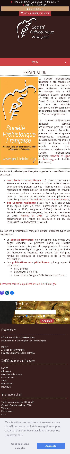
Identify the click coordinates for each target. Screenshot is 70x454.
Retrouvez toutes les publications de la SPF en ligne (28, 283)
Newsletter (7, 383)
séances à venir (59, 199)
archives (38, 199)
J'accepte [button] (50, 446)
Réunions (6, 371)
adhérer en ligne (60, 155)
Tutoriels (5, 408)
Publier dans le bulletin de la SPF (35, 1)
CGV (3, 414)
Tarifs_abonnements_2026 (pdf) (17, 401)
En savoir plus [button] (14, 435)
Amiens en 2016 (31, 215)
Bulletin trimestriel (22, 239)
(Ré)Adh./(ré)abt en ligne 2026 (16, 405)
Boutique (6, 386)
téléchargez (49, 159)
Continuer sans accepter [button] (20, 445)
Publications (7, 377)
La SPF (4, 368)
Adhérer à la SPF (35, 4)
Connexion (36, 8)
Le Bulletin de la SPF (11, 374)
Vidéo (4, 380)
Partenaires (7, 411)
